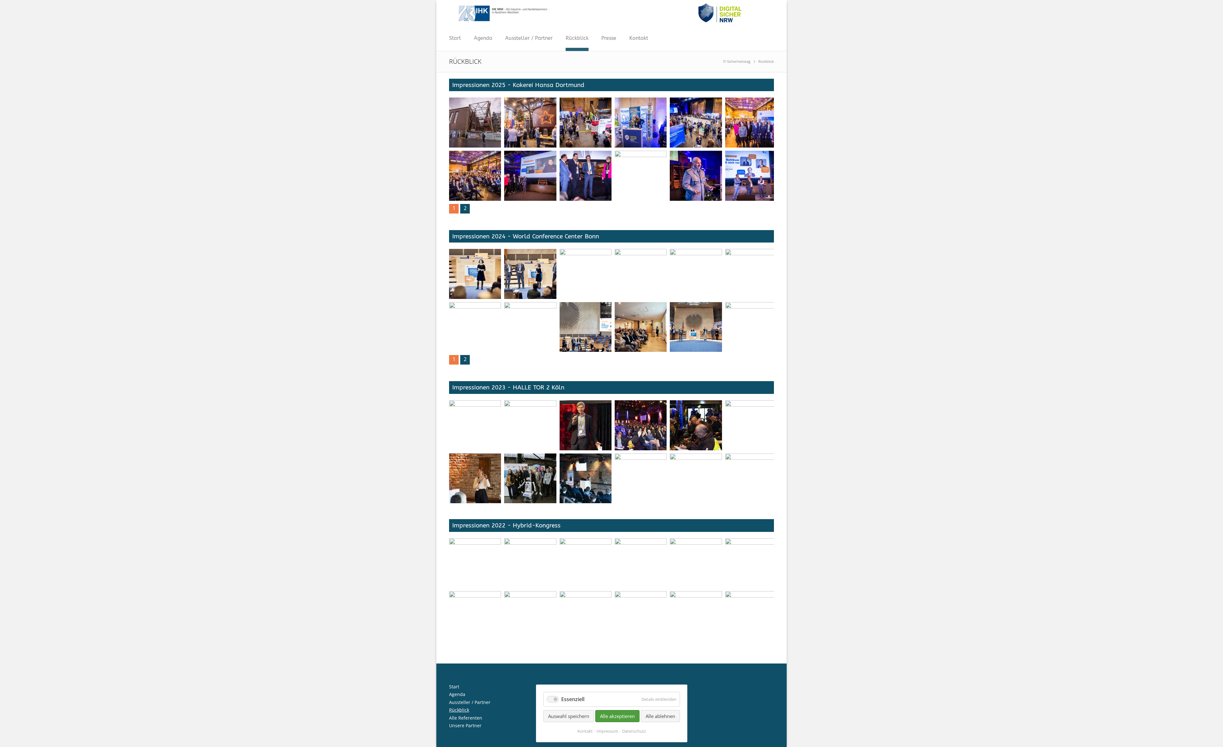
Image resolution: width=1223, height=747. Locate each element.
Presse (608, 38)
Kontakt (638, 38)
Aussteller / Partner (529, 38)
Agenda (483, 38)
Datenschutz (634, 731)
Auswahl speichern (568, 716)
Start (455, 38)
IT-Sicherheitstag (736, 61)
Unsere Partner (465, 725)
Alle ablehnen (660, 716)
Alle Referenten (465, 718)
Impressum (607, 731)
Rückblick (577, 38)
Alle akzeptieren (617, 716)
